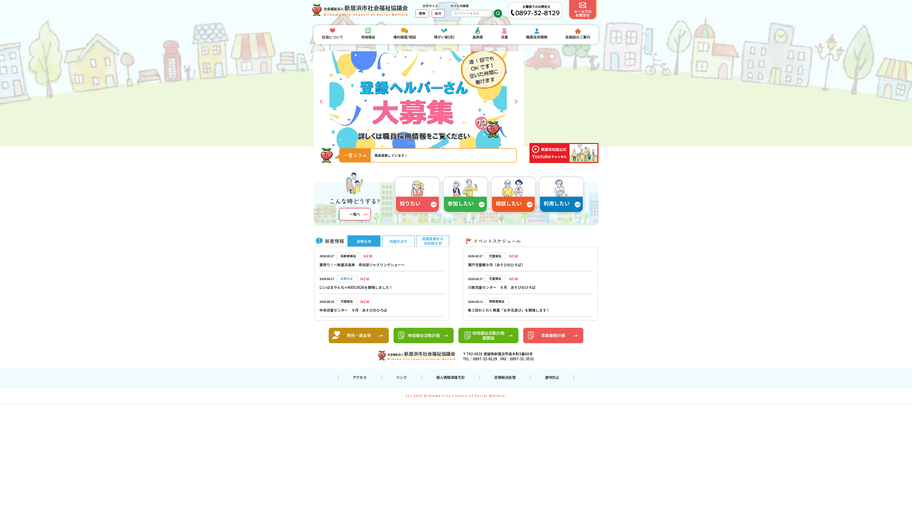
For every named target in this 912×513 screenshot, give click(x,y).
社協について (332, 36)
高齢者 (477, 36)
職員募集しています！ (391, 155)
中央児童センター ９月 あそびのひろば (353, 310)
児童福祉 (495, 256)
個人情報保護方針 (450, 377)
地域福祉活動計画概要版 (488, 335)
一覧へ (355, 214)
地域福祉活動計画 (424, 335)
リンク (401, 377)
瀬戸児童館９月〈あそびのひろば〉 (496, 264)
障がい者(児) (444, 36)
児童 (504, 36)
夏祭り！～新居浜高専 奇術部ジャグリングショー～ (362, 264)
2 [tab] (415, 144)
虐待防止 (552, 377)
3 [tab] (420, 144)
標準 (422, 13)
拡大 (438, 13)
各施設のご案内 (577, 36)
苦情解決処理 (505, 377)
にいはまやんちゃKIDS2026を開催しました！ (356, 287)
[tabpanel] (419, 101)
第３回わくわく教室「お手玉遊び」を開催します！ (509, 310)
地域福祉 (368, 36)
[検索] (498, 13)
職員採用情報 (536, 36)
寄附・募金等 (359, 335)
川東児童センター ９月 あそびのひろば (502, 287)
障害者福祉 (496, 301)
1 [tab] (410, 144)
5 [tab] (429, 144)
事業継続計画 (553, 335)
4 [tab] (424, 144)
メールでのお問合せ (583, 13)
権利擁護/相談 (404, 36)
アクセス (360, 377)
